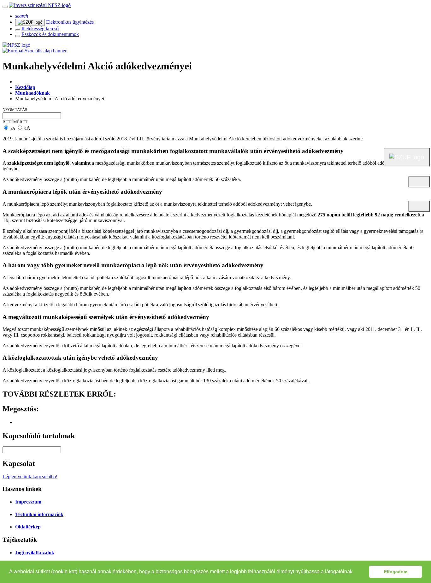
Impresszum (28, 501)
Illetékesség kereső (40, 28)
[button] (356, 572)
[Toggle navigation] (5, 7)
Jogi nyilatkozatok (34, 552)
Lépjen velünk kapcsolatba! (30, 476)
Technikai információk (39, 514)
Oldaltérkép (28, 526)
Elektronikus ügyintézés (70, 22)
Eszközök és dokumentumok (50, 34)
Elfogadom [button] (395, 571)
